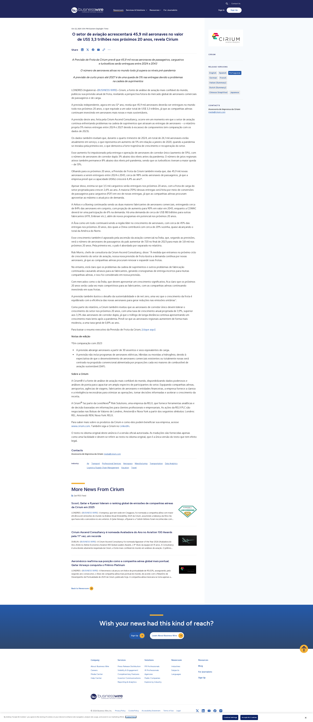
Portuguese (234, 73)
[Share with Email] (98, 50)
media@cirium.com (112, 454)
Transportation (156, 463)
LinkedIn (124, 426)
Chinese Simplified (218, 92)
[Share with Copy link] (104, 50)
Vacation (125, 467)
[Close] (306, 718)
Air (88, 463)
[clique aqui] (148, 329)
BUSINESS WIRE (107, 90)
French (223, 78)
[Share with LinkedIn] (82, 50)
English (212, 73)
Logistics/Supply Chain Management (103, 467)
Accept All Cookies (249, 717)
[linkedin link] (203, 710)
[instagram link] (220, 710)
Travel (134, 467)
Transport (95, 463)
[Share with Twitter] (88, 50)
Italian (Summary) (217, 83)
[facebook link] (214, 710)
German (213, 78)
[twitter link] (197, 710)
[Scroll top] (304, 649)
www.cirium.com (80, 426)
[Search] (227, 4)
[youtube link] (209, 711)
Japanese (234, 92)
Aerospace (128, 463)
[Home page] (87, 10)
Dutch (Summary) (217, 87)
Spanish (222, 73)
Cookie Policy (131, 717)
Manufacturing (141, 463)
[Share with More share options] (109, 50)
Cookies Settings (230, 717)
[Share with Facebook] (93, 50)
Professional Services (111, 463)
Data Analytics (171, 463)
